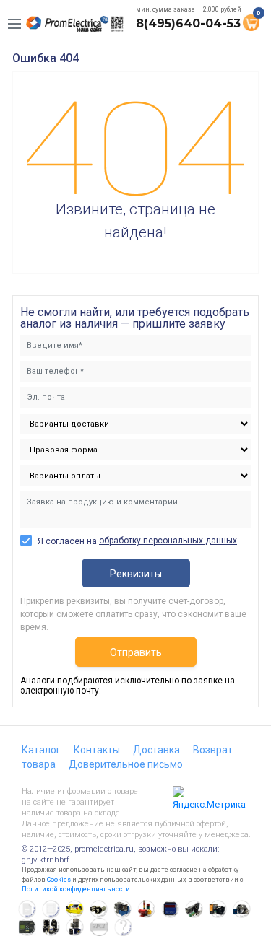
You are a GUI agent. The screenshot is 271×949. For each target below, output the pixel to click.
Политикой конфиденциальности (76, 889)
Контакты (97, 750)
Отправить (136, 652)
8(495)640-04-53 (188, 23)
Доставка (156, 750)
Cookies (59, 879)
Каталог (41, 750)
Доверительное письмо (126, 764)
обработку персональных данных (168, 540)
